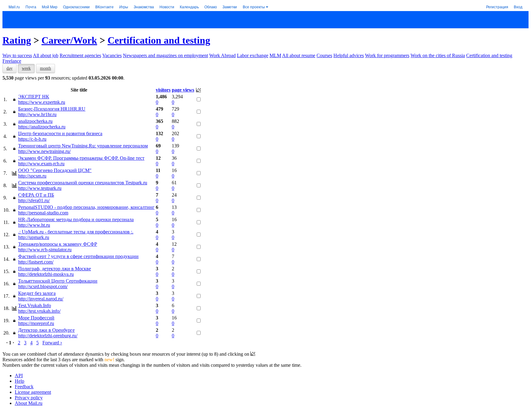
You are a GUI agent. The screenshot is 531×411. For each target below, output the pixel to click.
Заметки (229, 6)
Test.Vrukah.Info (34, 305)
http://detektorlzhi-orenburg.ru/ (47, 335)
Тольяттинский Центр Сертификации (57, 281)
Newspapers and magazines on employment (165, 55)
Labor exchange (252, 55)
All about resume (298, 55)
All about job (45, 55)
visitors (163, 89)
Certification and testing (159, 40)
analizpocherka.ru (35, 121)
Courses (324, 55)
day (9, 68)
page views (183, 89)
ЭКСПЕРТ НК (33, 96)
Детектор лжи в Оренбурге (46, 330)
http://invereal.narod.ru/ (40, 298)
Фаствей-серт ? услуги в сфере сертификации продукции (78, 256)
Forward (52, 342)
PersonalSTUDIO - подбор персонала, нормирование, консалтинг (86, 207)
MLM (275, 55)
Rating (16, 40)
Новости (166, 6)
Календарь (189, 6)
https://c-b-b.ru (32, 139)
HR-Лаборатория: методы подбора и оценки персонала (76, 219)
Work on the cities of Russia (438, 55)
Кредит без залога (37, 293)
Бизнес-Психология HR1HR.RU (51, 109)
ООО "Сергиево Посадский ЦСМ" (55, 170)
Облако (210, 6)
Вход (518, 6)
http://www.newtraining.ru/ (44, 151)
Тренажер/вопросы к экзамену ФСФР (57, 244)
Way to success (17, 55)
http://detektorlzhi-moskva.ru (46, 274)
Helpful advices (348, 55)
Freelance (11, 61)
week (26, 68)
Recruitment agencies (80, 55)
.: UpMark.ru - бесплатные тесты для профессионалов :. (75, 231)
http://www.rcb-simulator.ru (45, 249)
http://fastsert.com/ (35, 261)
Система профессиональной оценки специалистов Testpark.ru (82, 182)
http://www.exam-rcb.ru (41, 163)
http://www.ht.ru (34, 225)
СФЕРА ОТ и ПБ (36, 195)
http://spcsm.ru (32, 175)
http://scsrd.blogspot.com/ (43, 286)
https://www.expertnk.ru (41, 102)
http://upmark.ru (33, 237)
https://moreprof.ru (36, 323)
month (45, 68)
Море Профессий (36, 317)
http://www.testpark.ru (39, 188)
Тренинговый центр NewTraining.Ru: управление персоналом (83, 145)
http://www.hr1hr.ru (37, 114)
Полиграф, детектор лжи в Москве (54, 268)
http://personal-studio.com (43, 212)
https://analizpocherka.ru (41, 126)
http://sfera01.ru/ (34, 200)
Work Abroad (222, 55)
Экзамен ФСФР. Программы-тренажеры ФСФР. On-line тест (81, 158)
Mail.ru (14, 6)
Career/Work (69, 40)
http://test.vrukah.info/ (39, 311)
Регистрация (497, 6)
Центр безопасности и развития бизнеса (60, 133)
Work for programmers (387, 55)
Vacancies (112, 55)
